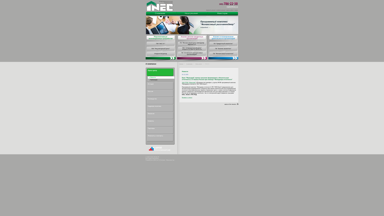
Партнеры (151, 128)
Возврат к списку (187, 97)
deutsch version (210, 10)
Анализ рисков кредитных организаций (192, 37)
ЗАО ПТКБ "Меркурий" (189, 82)
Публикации (153, 79)
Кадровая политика (154, 106)
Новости (153, 77)
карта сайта (229, 10)
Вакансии (151, 113)
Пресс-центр (198, 63)
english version (220, 10)
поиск (236, 10)
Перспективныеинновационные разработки (161, 37)
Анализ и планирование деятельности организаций (223, 37)
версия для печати (230, 104)
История (151, 84)
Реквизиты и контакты (155, 136)
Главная (181, 63)
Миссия (150, 91)
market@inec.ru (232, 7)
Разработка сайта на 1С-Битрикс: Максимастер (160, 160)
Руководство (152, 99)
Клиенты (151, 121)
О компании (189, 63)
